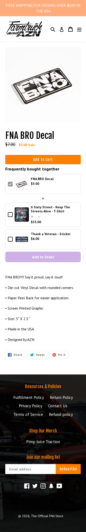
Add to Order (43, 257)
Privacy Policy (30, 405)
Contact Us (57, 405)
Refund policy (61, 414)
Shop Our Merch (43, 430)
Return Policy (61, 397)
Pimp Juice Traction (43, 441)
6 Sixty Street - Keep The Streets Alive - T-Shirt (50, 209)
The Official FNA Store (47, 516)
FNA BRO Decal (42, 179)
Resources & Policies (43, 386)
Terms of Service (28, 414)
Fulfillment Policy (28, 397)
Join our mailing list (43, 457)
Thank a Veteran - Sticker (50, 234)
